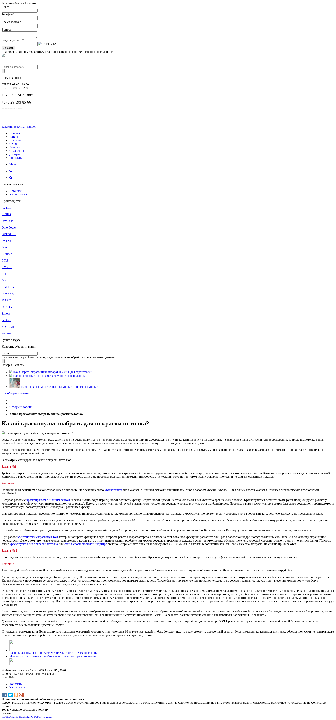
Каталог (14, 136)
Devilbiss (7, 220)
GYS (5, 260)
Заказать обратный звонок (19, 126)
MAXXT (7, 300)
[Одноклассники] (16, 695)
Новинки (15, 191)
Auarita (6, 207)
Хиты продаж (18, 194)
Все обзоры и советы (15, 393)
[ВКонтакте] (4, 695)
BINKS (6, 214)
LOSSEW (8, 293)
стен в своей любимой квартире (85, 544)
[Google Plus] (21, 695)
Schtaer (6, 320)
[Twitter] (10, 695)
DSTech (7, 240)
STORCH (8, 326)
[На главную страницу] (10, 400)
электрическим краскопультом (38, 537)
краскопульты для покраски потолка (34, 544)
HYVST (7, 267)
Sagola (6, 313)
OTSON (7, 307)
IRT (4, 273)
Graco (5, 247)
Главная (14, 133)
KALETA (8, 287)
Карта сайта (17, 687)
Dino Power (9, 227)
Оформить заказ (41, 716)
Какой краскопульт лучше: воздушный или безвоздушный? (60, 386)
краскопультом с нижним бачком (48, 500)
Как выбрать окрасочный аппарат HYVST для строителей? (52, 372)
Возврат (14, 147)
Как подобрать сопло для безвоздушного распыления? (49, 375)
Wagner (6, 333)
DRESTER (9, 234)
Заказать (8, 48)
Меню (13, 164)
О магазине (16, 150)
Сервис (14, 143)
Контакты (15, 157)
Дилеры (14, 154)
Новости (15, 140)
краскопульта (113, 489)
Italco (5, 280)
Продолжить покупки (16, 716)
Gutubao (7, 254)
